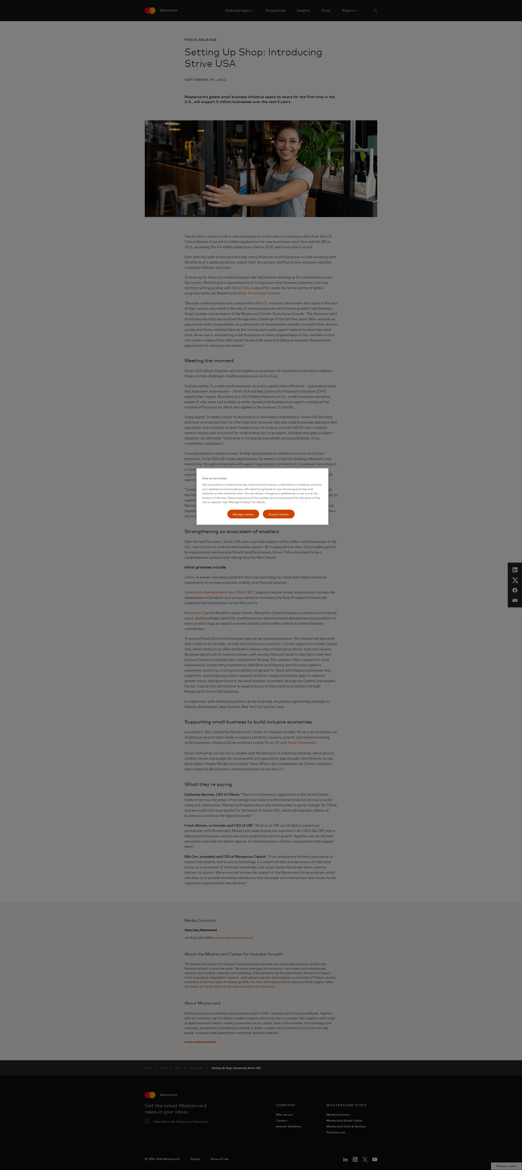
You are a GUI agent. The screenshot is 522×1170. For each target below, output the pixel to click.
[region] (262, 496)
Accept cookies (279, 514)
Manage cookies (243, 514)
